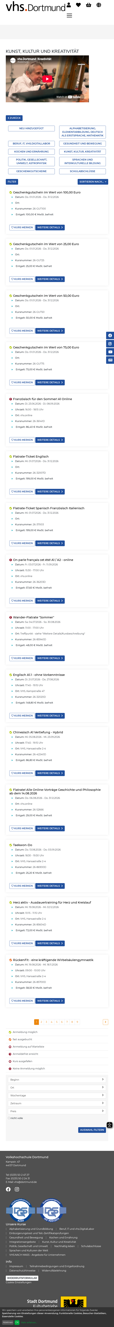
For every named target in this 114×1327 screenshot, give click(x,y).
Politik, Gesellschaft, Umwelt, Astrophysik (31, 161)
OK (17, 1322)
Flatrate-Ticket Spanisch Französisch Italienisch (48, 508)
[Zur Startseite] (35, 6)
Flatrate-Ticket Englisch (31, 456)
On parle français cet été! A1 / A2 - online (43, 560)
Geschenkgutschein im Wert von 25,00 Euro (46, 244)
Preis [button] (13, 1111)
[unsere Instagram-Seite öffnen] (17, 1189)
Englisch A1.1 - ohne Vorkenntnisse (39, 675)
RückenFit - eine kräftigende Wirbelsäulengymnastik (53, 960)
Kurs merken (23, 227)
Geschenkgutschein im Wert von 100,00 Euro (47, 192)
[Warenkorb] (88, 5)
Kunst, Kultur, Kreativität (82, 151)
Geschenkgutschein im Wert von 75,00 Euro (46, 347)
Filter (12, 181)
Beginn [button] (14, 1079)
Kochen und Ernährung (31, 151)
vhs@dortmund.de (25, 1182)
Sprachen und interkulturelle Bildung (82, 161)
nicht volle (17, 1118)
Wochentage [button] (18, 1095)
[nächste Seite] (105, 1022)
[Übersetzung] (98, 5)
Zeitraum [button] (15, 1103)
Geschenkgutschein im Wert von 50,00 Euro (46, 296)
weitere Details (48, 227)
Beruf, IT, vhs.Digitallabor (31, 143)
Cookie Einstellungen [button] (18, 1282)
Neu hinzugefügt (31, 128)
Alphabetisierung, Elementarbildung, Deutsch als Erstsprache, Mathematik (82, 132)
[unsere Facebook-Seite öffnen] (8, 1189)
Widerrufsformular (22, 1278)
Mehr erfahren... (29, 1322)
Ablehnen (8, 1322)
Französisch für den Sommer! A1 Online (42, 399)
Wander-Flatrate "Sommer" (33, 617)
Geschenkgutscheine (31, 171)
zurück (15, 118)
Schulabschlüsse (82, 171)
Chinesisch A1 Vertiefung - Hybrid (38, 732)
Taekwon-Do (22, 845)
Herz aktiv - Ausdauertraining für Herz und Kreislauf (52, 902)
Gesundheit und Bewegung (82, 143)
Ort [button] (12, 1087)
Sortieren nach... (92, 181)
